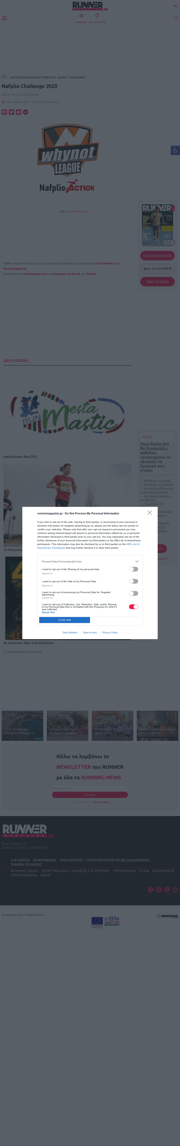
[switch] (133, 569)
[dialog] (90, 573)
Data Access (90, 632)
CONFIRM (64, 620)
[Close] (150, 513)
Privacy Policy (110, 632)
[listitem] (90, 561)
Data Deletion (70, 632)
